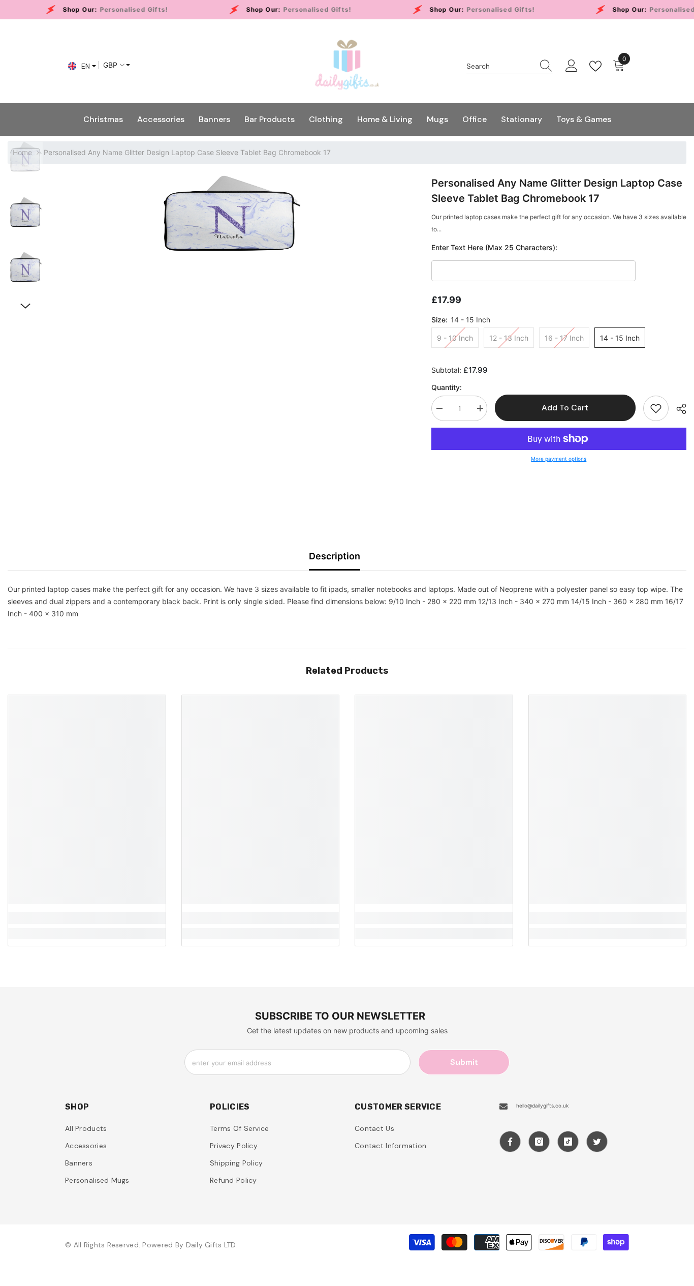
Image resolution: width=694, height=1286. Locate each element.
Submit (464, 1062)
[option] (229, 213)
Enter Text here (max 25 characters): (494, 247)
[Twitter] (597, 1141)
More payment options (558, 459)
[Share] (677, 409)
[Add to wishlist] (656, 408)
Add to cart (565, 407)
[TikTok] (568, 1141)
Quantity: (446, 387)
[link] (87, 918)
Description (334, 556)
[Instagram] (539, 1141)
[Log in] (571, 66)
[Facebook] (510, 1141)
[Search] (509, 66)
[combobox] (499, 66)
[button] (25, 306)
